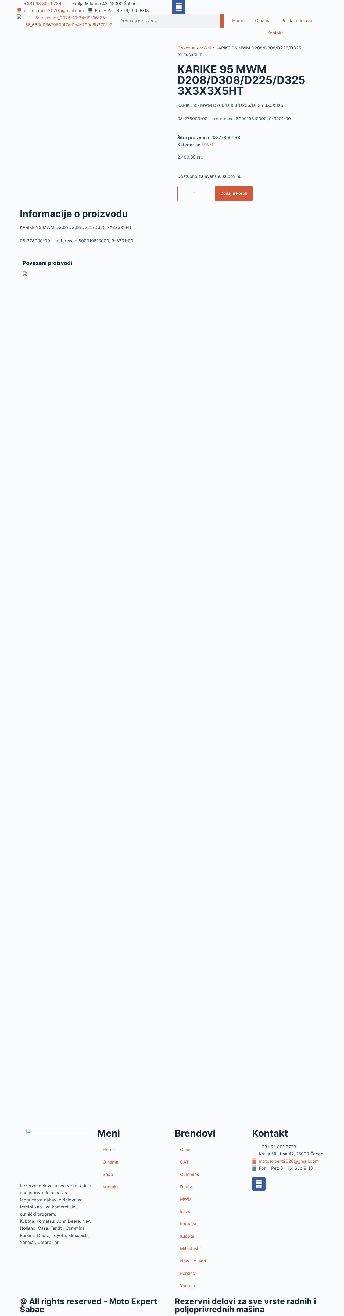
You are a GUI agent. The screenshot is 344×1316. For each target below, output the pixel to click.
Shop (108, 1174)
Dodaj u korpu (233, 193)
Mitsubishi (190, 1248)
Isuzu (185, 1211)
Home (238, 20)
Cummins (189, 1174)
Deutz (186, 1186)
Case (185, 1149)
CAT (184, 1162)
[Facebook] (259, 1184)
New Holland (193, 1261)
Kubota (187, 1236)
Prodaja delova (296, 20)
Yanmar (187, 1285)
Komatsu (189, 1223)
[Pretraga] (222, 21)
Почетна (186, 48)
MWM (205, 48)
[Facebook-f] (178, 7)
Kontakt (275, 33)
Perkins (187, 1273)
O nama (263, 20)
